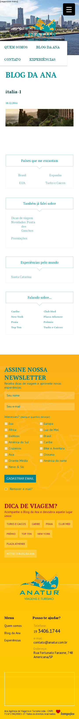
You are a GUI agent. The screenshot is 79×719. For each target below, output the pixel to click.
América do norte (55, 460)
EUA (22, 183)
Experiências (42, 59)
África (12, 429)
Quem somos (15, 47)
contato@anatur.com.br (50, 642)
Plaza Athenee (53, 316)
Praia (14, 322)
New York (17, 316)
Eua (11, 423)
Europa (48, 423)
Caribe (15, 311)
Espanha (55, 175)
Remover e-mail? (21, 489)
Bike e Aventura (54, 448)
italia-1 (13, 92)
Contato (12, 59)
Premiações (19, 238)
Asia (11, 454)
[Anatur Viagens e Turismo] (39, 39)
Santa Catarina (21, 277)
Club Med (50, 311)
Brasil (22, 175)
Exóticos (14, 435)
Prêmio (48, 322)
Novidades (18, 222)
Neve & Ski (16, 466)
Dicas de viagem (22, 218)
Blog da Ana (47, 47)
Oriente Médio (18, 460)
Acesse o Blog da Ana (20, 553)
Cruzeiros (15, 448)
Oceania (49, 454)
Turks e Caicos (55, 183)
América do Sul (19, 442)
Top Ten (16, 327)
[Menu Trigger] (69, 9)
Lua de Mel (51, 429)
